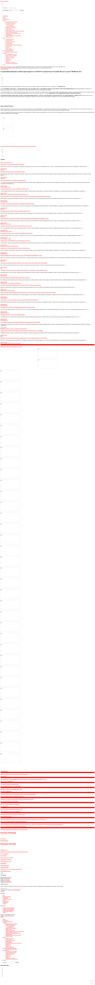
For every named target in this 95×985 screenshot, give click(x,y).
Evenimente (5, 897)
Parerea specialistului (9, 43)
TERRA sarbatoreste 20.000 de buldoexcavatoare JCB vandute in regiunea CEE (15, 240)
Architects (7, 61)
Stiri (4, 895)
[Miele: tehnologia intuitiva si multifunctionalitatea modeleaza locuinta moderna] (4, 275)
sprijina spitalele (32, 146)
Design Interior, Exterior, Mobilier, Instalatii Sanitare (14, 943)
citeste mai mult (4, 168)
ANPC (4, 912)
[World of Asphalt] (5, 853)
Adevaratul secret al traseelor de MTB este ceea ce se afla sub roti (12, 164)
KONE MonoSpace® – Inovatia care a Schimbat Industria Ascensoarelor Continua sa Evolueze (18, 307)
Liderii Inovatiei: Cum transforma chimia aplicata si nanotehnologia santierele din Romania (17, 203)
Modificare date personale (8, 910)
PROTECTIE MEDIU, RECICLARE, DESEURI (13, 35)
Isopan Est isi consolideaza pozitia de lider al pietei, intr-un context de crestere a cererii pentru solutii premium (21, 285)
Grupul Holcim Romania (14, 146)
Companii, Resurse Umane (10, 39)
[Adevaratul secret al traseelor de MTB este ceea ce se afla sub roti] (6, 162)
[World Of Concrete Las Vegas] (7, 857)
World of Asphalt (4, 855)
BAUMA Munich (4, 863)
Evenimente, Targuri (9, 42)
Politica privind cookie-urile (8, 909)
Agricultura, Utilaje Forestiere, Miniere (12, 51)
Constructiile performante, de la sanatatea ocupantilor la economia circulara (15, 188)
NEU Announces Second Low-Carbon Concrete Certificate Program (13, 814)
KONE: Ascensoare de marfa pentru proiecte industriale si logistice (13, 171)
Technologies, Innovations (10, 57)
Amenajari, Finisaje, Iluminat (10, 29)
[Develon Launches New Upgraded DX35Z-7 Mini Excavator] (4, 806)
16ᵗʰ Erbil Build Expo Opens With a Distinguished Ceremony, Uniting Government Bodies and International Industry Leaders (23, 779)
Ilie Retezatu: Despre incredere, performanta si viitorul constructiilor (13, 180)
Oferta (4, 64)
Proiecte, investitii (8, 48)
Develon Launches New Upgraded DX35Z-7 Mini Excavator (11, 809)
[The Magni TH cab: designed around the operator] (7, 781)
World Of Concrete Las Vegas (6, 859)
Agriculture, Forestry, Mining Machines (12, 63)
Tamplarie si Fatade (9, 28)
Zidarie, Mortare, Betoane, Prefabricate (12, 21)
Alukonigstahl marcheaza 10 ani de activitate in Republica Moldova (13, 314)
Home (4, 17)
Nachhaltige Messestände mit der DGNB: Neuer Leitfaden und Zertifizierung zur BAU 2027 (17, 799)
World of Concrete (8, 956)
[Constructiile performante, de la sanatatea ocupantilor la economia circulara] (5, 187)
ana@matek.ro (7, 879)
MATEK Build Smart (4, 840)
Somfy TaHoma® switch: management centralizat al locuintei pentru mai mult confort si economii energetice (20, 322)
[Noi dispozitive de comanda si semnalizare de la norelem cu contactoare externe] (9, 246)
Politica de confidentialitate (14, 889)
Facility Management (9, 34)
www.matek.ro (7, 880)
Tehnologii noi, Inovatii (9, 36)
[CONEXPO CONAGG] (5, 865)
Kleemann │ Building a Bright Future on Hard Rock (10, 804)
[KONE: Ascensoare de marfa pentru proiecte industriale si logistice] (3, 169)
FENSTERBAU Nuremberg (6, 871)
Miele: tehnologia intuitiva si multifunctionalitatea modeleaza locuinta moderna (15, 277)
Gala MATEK (6, 901)
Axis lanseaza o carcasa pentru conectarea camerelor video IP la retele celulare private (16, 225)
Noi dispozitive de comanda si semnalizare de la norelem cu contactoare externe (15, 248)
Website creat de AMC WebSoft (7, 915)
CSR (4, 900)
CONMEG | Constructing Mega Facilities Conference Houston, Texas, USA (14, 851)
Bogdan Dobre (6, 146)
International (5, 53)
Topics (4, 66)
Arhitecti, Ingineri (8, 46)
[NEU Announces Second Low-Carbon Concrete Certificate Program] (10, 811)
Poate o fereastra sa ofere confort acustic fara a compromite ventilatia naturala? (15, 211)
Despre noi (4, 18)
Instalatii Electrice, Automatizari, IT (11, 27)
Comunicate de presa (9, 40)
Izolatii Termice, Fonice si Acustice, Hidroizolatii (13, 33)
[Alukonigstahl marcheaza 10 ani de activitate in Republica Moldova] (5, 312)
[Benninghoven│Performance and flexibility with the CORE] (10, 343)
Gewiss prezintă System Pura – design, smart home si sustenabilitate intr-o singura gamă (17, 233)
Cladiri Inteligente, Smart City (10, 26)
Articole (4, 20)
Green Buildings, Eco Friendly (10, 62)
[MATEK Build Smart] (3, 838)
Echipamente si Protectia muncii (10, 924)
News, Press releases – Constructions (11, 54)
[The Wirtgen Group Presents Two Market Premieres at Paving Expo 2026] (13, 826)
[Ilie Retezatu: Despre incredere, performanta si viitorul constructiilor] (3, 178)
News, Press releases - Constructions (8, 772)
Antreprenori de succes (6, 19)
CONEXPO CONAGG (5, 867)
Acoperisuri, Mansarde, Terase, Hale (11, 32)
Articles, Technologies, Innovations (11, 55)
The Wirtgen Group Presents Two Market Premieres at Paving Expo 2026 (14, 829)
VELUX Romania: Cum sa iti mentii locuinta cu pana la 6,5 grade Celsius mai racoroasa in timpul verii (19, 299)
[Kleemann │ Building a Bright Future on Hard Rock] (9, 801)
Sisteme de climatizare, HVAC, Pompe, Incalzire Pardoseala (15, 31)
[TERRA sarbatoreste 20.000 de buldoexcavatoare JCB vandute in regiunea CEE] (6, 238)
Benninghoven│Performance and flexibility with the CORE (11, 346)
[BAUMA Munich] (6, 861)
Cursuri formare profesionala (10, 41)
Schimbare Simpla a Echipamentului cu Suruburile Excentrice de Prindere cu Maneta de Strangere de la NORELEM (22, 330)
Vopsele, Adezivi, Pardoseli (10, 24)
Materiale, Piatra (10, 25)
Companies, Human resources (10, 56)
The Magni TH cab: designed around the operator (10, 784)
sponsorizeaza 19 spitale (24, 146)
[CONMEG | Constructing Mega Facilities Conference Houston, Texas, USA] (4, 850)
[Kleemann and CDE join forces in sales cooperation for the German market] (4, 771)
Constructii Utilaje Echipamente (8, 50)
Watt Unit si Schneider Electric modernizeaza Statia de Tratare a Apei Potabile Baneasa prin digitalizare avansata (21, 255)
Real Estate (7, 47)
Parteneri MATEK (7, 896)
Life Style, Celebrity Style (10, 49)
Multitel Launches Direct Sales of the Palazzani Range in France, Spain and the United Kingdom (18, 794)
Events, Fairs (8, 58)
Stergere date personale (8, 911)
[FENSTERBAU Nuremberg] (11, 869)
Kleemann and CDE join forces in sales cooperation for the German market (14, 774)
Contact (4, 903)
